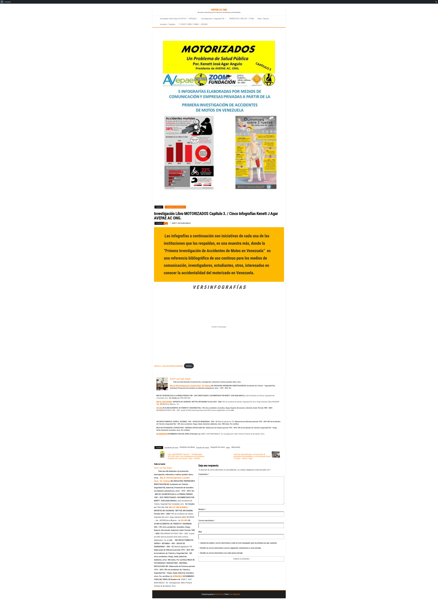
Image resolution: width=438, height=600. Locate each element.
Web (200, 532)
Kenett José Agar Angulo (181, 223)
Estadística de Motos (187, 447)
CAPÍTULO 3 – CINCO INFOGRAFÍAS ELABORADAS (168, 366)
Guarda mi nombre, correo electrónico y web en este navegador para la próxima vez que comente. (238, 543)
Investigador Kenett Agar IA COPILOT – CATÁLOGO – (179, 19)
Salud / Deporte (263, 19)
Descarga (189, 366)
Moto (228, 448)
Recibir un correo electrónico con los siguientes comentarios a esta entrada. (230, 548)
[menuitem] (2, 2)
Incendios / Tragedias (167, 24)
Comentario (203, 474)
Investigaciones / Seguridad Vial (212, 19)
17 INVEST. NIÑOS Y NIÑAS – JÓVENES (193, 24)
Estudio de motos (202, 448)
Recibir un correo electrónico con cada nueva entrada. (221, 553)
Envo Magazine (234, 594)
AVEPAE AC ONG (219, 9)
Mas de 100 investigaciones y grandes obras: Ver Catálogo (190, 386)
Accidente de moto (171, 448)
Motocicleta (235, 447)
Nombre (202, 509)
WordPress (219, 594)
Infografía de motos (217, 447)
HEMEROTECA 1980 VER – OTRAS (241, 19)
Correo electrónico (206, 520)
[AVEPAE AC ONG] (155, 19)
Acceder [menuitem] (8, 2)
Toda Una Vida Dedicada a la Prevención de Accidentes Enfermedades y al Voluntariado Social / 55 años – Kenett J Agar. (251, 456)
